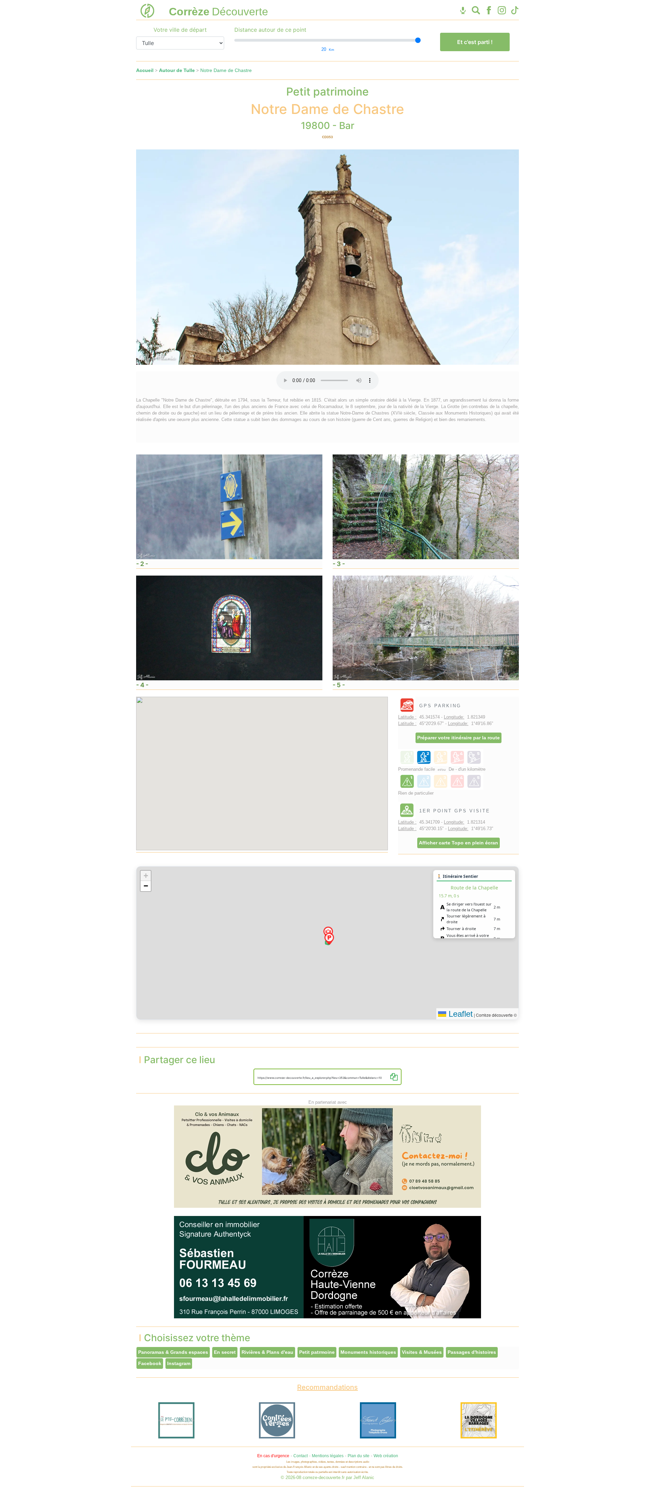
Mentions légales (328, 1455)
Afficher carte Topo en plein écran (458, 842)
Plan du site (358, 1455)
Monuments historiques (368, 1352)
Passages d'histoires (472, 1352)
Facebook (149, 1363)
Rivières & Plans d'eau (267, 1352)
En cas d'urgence (273, 1455)
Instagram (178, 1363)
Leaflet (459, 1013)
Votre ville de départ (180, 29)
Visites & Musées (422, 1352)
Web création (386, 1455)
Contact (300, 1455)
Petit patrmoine (317, 1352)
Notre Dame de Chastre (226, 70)
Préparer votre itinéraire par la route (458, 737)
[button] (329, 938)
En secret (225, 1352)
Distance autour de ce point (270, 29)
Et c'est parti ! (475, 42)
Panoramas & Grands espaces (173, 1352)
